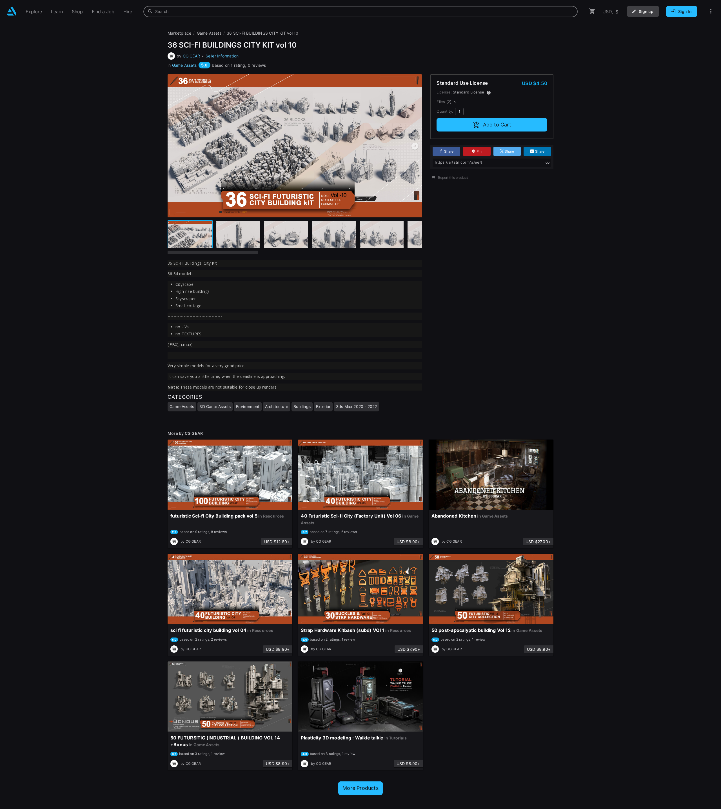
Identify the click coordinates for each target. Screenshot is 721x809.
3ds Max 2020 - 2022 (356, 406)
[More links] (710, 11)
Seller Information (222, 56)
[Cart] (592, 11)
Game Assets (184, 65)
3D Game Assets (215, 406)
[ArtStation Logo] (12, 11)
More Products (360, 788)
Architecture (276, 406)
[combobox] (360, 11)
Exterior (323, 406)
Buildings (302, 406)
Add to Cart (497, 125)
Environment (247, 406)
